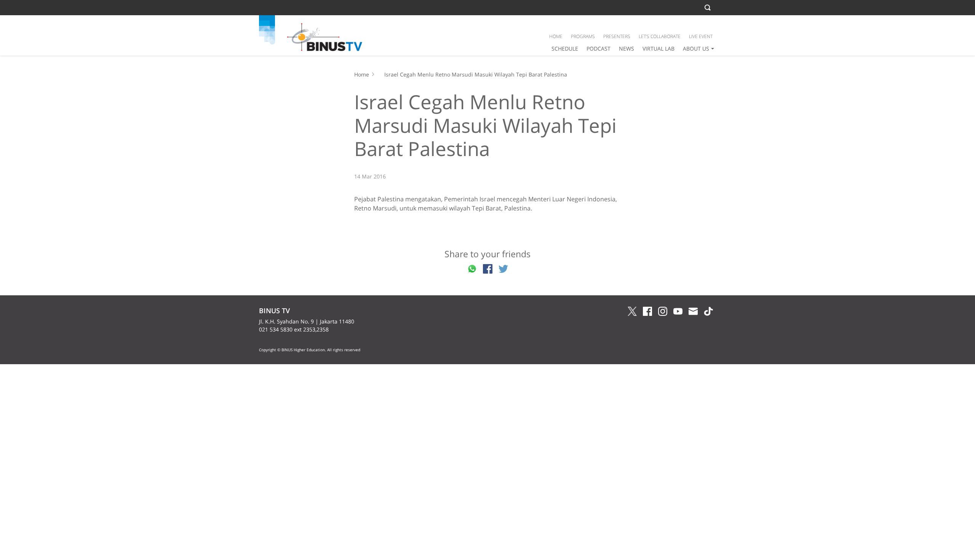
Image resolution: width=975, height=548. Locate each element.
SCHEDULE (564, 48)
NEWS (626, 48)
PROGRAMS (583, 36)
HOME (556, 36)
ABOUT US (696, 48)
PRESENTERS (616, 36)
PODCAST (599, 48)
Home (361, 74)
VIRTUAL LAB (659, 48)
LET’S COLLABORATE (660, 36)
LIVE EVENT (701, 36)
